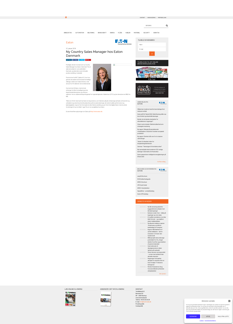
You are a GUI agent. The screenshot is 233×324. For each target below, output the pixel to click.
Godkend (193, 316)
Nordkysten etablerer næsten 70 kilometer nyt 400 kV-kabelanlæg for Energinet (156, 225)
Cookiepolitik (139, 306)
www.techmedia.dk (141, 297)
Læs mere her (159, 93)
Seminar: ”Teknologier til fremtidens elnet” (149, 146)
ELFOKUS (82, 25)
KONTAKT (142, 17)
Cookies (202, 320)
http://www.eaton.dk (96, 111)
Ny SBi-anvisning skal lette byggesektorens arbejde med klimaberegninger (156, 209)
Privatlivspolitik (140, 304)
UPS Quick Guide (142, 185)
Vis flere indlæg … (162, 161)
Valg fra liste (223, 316)
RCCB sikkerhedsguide (143, 179)
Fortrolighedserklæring (210, 320)
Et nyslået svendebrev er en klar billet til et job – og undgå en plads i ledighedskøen (157, 219)
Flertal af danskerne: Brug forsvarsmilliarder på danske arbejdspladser (156, 269)
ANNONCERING (151, 17)
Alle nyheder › (162, 273)
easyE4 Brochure (142, 176)
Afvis (208, 316)
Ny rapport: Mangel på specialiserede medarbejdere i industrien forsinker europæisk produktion (150, 131)
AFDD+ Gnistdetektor (143, 188)
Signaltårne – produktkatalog (145, 191)
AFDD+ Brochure (142, 182)
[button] (229, 301)
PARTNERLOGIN (162, 17)
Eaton (69, 42)
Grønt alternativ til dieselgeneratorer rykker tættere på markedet (155, 248)
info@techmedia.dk (145, 302)
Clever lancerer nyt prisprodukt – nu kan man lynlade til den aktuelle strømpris (156, 254)
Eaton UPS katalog (142, 194)
